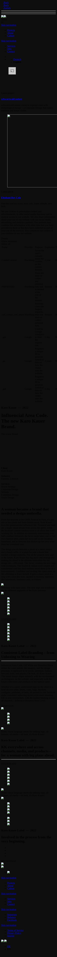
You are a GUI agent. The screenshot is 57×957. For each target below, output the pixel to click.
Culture (10, 35)
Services (11, 46)
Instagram (12, 914)
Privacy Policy (14, 933)
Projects (11, 30)
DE (9, 946)
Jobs (9, 48)
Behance (11, 917)
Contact (11, 51)
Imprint (10, 936)
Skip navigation (8, 25)
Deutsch (17, 59)
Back (6, 2)
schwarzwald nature (11, 99)
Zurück (7, 8)
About (10, 33)
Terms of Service (15, 930)
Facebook (12, 920)
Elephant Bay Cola (11, 197)
